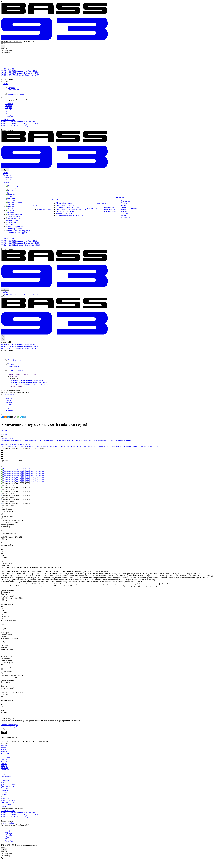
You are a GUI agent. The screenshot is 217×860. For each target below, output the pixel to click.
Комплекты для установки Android (145, 446)
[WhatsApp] (18, 417)
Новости (4, 760)
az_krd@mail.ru (8, 98)
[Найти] (3, 46)
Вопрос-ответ (6, 804)
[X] (11, 417)
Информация (6, 776)
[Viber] (15, 417)
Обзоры (4, 806)
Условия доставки (8, 784)
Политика (5, 790)
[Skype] (21, 417)
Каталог (4, 745)
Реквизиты (5, 788)
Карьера (4, 766)
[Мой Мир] (8, 417)
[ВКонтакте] (2, 417)
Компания (5, 753)
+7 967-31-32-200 (20, 73)
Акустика (53, 440)
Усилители (84, 440)
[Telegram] (24, 417)
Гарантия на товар (8, 786)
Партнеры (5, 770)
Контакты (4, 768)
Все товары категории (9, 725)
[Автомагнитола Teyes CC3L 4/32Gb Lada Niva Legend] (22, 469)
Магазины (5, 780)
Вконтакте (9, 104)
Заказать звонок (16, 386)
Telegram (8, 108)
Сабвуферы (61, 440)
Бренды (4, 751)
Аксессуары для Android (122, 446)
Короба (15, 440)
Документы (5, 774)
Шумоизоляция (7, 440)
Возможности (6, 792)
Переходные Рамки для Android (81, 446)
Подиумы (22, 440)
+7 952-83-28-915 (20, 75)
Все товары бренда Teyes (10, 727)
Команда (4, 762)
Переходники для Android (103, 446)
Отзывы (4, 764)
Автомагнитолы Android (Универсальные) (52, 446)
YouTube (8, 110)
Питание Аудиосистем (97, 440)
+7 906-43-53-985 (8, 69)
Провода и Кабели (73, 440)
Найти (4, 849)
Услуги (3, 749)
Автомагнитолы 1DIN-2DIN (25, 446)
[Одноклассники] (5, 417)
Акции (3, 747)
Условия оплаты (7, 782)
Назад (14, 376)
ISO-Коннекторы (7, 446)
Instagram (8, 106)
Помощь (4, 794)
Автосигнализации (42, 440)
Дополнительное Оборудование (118, 440)
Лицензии (5, 772)
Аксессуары (30, 440)
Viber (7, 112)
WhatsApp (9, 116)
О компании (5, 758)
